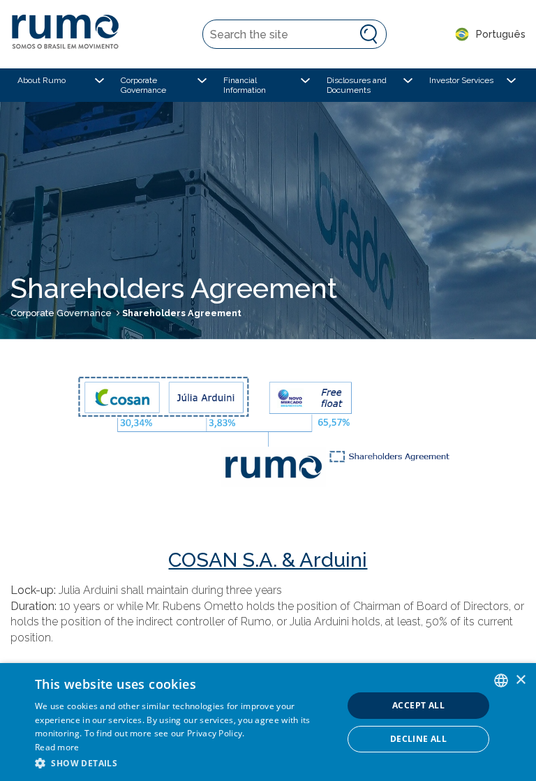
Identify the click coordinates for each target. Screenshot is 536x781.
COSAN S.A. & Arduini (267, 560)
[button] (184, 762)
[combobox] (501, 680)
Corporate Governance (61, 313)
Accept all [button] (418, 705)
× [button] (520, 680)
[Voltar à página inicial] (71, 34)
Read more (57, 747)
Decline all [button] (418, 739)
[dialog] (268, 722)
